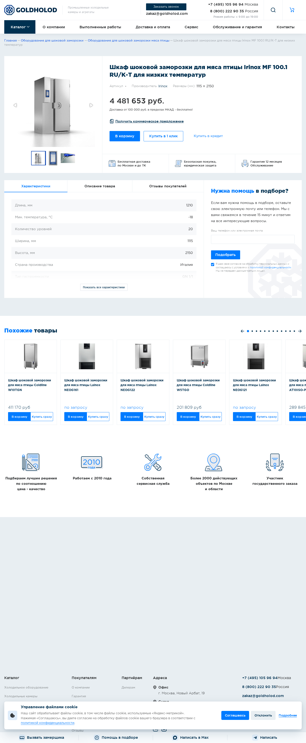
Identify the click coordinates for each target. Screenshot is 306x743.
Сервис (191, 27)
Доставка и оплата (153, 27)
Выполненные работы (100, 27)
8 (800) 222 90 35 (227, 11)
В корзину (124, 136)
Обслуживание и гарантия (237, 27)
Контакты (286, 27)
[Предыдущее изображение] (15, 105)
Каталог (18, 27)
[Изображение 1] (38, 158)
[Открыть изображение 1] (53, 105)
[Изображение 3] (68, 158)
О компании (54, 27)
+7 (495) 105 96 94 (226, 4)
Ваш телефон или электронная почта (237, 230)
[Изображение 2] (53, 158)
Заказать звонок (166, 6)
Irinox (163, 86)
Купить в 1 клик (163, 136)
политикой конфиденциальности (270, 267)
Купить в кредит (208, 136)
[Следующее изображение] (91, 105)
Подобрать (225, 255)
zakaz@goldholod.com (167, 13)
